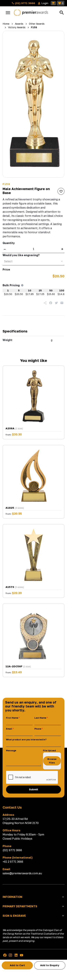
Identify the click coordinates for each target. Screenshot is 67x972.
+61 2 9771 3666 (13, 861)
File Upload (49, 750)
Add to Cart (17, 965)
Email (9, 729)
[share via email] (62, 303)
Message (11, 750)
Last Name (40, 718)
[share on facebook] (50, 303)
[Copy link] (45, 303)
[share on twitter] (56, 303)
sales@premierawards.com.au (22, 873)
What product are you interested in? (26, 739)
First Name (12, 718)
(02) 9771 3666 (24, 3)
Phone (37, 729)
